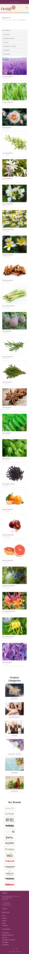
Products (4, 920)
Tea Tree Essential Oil (7, 153)
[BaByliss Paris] (9, 825)
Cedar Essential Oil (6, 331)
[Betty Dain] (9, 837)
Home (3, 915)
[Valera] (9, 884)
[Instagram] (17, 949)
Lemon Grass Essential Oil (8, 305)
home (3, 20)
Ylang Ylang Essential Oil (8, 636)
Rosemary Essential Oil (7, 356)
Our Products (9, 20)
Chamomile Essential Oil (8, 229)
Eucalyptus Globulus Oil (7, 102)
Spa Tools (5, 42)
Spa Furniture (6, 34)
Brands (4, 923)
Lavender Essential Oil (7, 76)
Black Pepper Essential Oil (8, 484)
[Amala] (9, 808)
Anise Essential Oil (6, 407)
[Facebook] (12, 949)
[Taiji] (9, 861)
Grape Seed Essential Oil (8, 534)
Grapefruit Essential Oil (7, 560)
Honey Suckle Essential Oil (8, 611)
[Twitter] (14, 949)
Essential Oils (16, 20)
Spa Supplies (6, 50)
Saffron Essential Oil (7, 662)
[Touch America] (9, 873)
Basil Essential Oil (6, 458)
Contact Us (5, 925)
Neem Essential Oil (6, 433)
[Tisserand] (9, 867)
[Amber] (9, 814)
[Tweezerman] (9, 878)
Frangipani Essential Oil (7, 254)
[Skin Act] (9, 855)
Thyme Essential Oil (7, 382)
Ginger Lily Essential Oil (7, 203)
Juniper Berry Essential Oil (8, 585)
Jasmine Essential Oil (7, 178)
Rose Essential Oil (6, 127)
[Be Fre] (9, 831)
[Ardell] (9, 819)
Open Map (4, 908)
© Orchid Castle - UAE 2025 (14, 951)
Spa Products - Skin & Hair (9, 46)
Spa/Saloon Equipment (8, 38)
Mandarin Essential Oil (7, 509)
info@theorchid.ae (6, 905)
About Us (4, 918)
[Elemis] (9, 843)
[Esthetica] (9, 849)
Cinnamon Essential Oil (7, 280)
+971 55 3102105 (15, 1)
